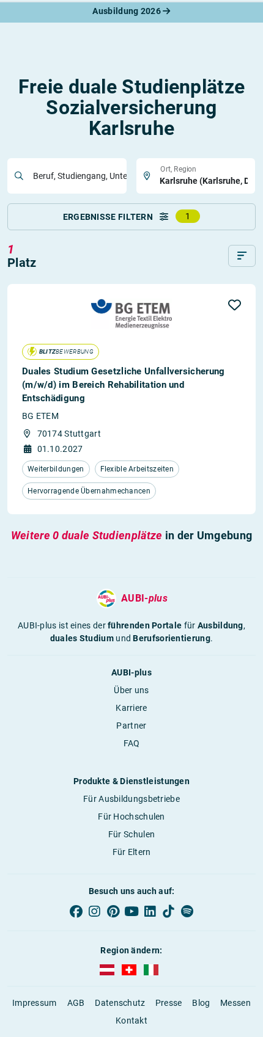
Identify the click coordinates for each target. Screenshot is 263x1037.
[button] (234, 305)
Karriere (131, 708)
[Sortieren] (242, 256)
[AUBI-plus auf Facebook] (76, 911)
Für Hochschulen (131, 816)
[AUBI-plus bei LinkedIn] (150, 911)
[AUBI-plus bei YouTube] (131, 911)
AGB (76, 1003)
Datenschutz (120, 1003)
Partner (131, 725)
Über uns (131, 690)
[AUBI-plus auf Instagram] (94, 911)
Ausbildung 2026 (127, 11)
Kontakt (131, 1020)
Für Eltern (132, 852)
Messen (235, 1003)
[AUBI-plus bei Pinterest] (113, 911)
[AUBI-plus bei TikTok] (168, 911)
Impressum (34, 1003)
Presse (168, 1003)
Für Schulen (131, 834)
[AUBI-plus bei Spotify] (187, 911)
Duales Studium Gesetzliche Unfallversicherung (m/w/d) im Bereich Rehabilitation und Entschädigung (123, 385)
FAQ (132, 743)
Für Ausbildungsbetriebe (131, 799)
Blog (201, 1003)
